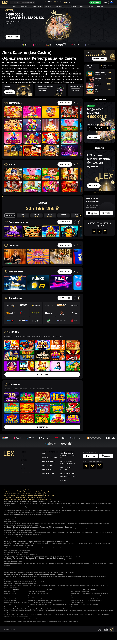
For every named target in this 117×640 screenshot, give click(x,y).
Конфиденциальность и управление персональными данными (69, 475)
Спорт (82, 6)
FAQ (21, 464)
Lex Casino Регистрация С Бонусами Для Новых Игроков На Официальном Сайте (29, 496)
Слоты (15, 6)
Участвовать (13, 37)
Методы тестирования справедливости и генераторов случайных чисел (68, 454)
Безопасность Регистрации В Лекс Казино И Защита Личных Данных (26, 497)
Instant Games (37, 6)
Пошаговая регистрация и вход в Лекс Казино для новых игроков (24, 490)
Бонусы (22, 468)
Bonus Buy (48, 6)
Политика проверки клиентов (66, 468)
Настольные (60, 6)
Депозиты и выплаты (48, 462)
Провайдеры (72, 6)
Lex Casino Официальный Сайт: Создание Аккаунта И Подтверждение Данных (28, 492)
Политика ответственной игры (50, 453)
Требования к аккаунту (49, 458)
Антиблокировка (47, 470)
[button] (81, 90)
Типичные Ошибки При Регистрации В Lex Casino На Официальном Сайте (27, 499)
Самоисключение (26, 472)
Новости (23, 452)
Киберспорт (100, 6)
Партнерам (64, 481)
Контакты (23, 460)
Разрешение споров (48, 474)
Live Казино (24, 6)
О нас (22, 456)
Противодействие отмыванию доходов (67, 462)
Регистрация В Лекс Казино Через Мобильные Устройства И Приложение (27, 494)
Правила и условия (48, 466)
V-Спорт (90, 6)
